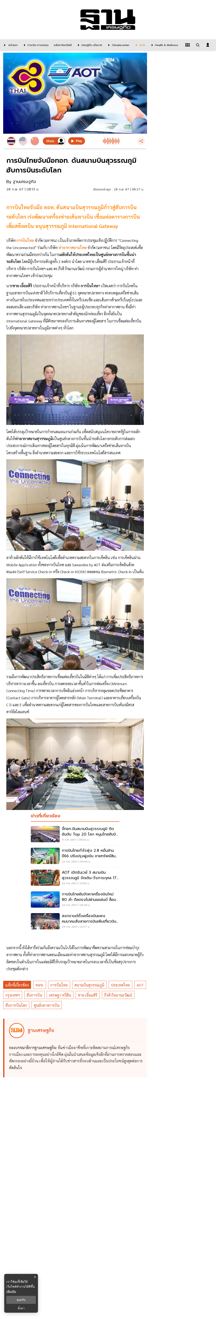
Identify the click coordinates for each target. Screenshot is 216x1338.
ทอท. (39, 984)
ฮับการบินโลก (16, 1005)
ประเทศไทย (120, 984)
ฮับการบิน (34, 995)
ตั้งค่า (21, 1308)
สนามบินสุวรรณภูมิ (89, 984)
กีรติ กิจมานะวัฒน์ (118, 995)
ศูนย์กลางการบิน (46, 1005)
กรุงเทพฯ (12, 995)
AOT (140, 984)
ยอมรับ (21, 1300)
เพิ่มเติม (11, 1291)
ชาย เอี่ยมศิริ (87, 995)
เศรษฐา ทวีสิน (60, 995)
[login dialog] (208, 45)
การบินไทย (59, 984)
